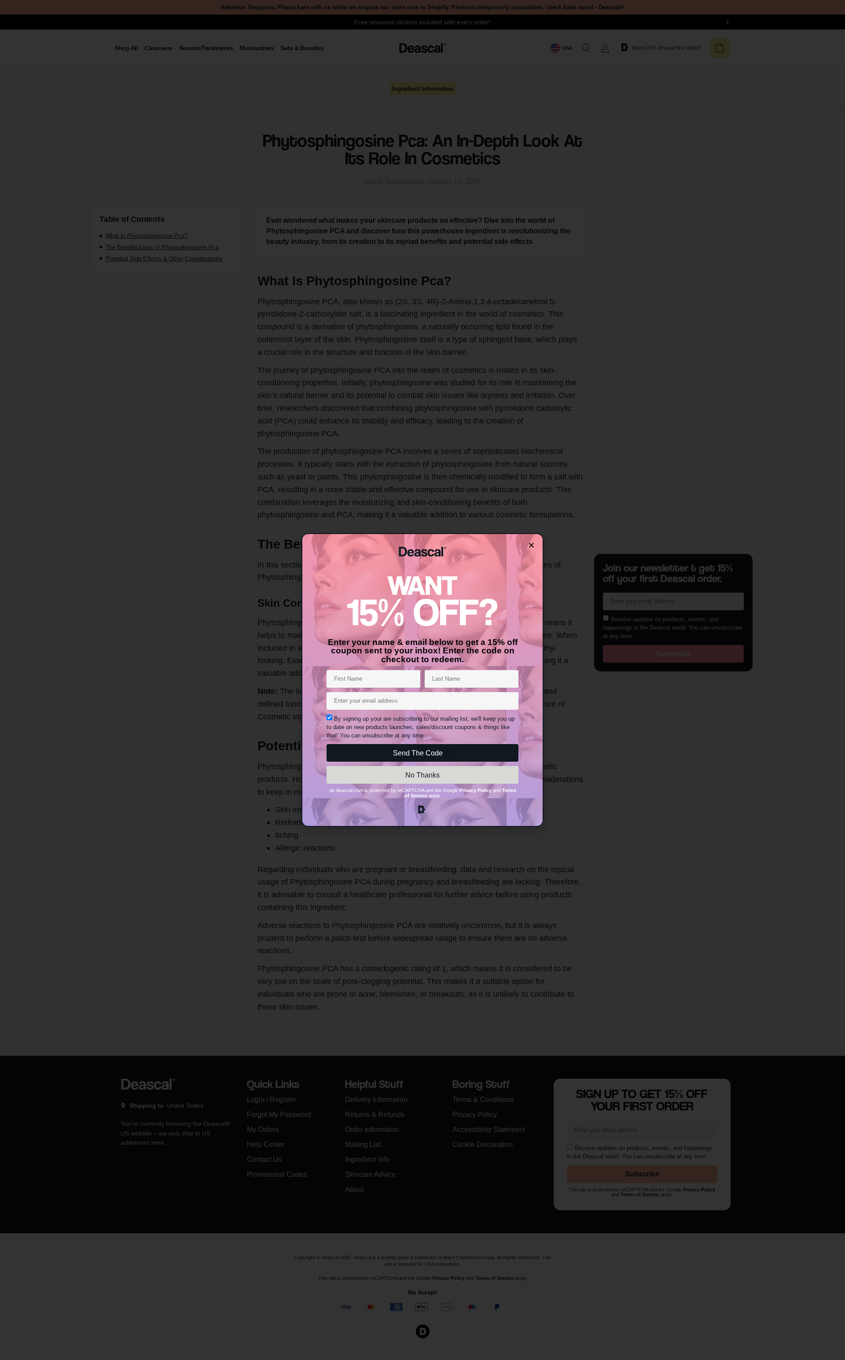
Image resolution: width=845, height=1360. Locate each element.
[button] (531, 545)
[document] (422, 680)
